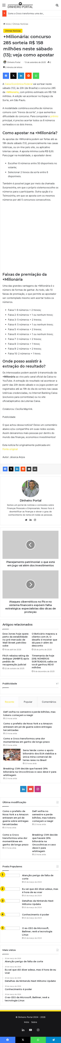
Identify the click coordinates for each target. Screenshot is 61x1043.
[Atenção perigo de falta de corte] (11, 879)
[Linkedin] (17, 469)
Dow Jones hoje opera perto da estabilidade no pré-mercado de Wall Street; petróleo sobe (15, 639)
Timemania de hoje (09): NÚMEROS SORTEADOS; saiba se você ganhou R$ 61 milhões (44, 661)
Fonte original (10, 449)
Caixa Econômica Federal (18, 83)
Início (8, 24)
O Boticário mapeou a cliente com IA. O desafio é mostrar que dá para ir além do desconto (44, 639)
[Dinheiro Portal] (20, 5)
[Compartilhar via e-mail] (29, 469)
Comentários (49, 701)
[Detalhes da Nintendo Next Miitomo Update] (11, 905)
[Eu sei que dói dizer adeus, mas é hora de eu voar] (11, 892)
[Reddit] (23, 469)
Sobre (34, 1022)
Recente (9, 701)
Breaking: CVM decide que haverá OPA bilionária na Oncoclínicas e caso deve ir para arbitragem (29, 772)
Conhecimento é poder (35, 914)
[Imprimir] (35, 469)
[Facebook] (5, 469)
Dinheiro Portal (13, 62)
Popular (28, 701)
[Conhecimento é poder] (11, 919)
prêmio (54, 116)
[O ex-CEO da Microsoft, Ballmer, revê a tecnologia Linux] (11, 932)
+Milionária (12, 92)
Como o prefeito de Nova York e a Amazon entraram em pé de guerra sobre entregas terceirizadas (28, 727)
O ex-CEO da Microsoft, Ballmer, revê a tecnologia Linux (37, 931)
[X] (11, 469)
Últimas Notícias (20, 24)
